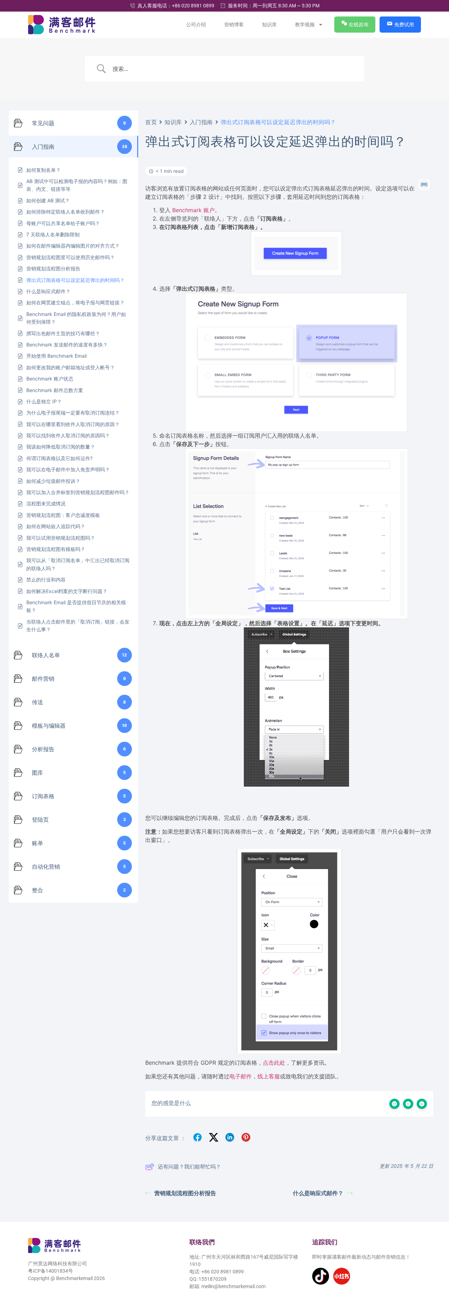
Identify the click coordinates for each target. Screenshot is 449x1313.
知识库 (269, 24)
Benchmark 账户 (193, 210)
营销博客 (234, 24)
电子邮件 (240, 1076)
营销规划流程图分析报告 (185, 1193)
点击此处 (274, 1062)
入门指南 (201, 122)
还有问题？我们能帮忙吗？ (189, 1166)
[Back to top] (433, 1275)
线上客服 (268, 1076)
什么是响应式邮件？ (318, 1193)
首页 (151, 122)
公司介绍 (196, 24)
